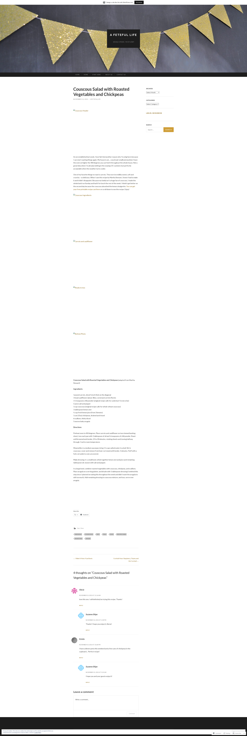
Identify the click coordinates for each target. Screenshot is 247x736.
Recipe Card (121, 534)
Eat (78, 528)
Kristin (82, 639)
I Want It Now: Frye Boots (82, 558)
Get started (139, 2)
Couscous (89, 534)
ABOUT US (108, 74)
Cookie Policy (37, 732)
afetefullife (95, 99)
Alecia (81, 590)
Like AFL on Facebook (154, 113)
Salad (88, 538)
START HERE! (96, 74)
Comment (132, 713)
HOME (77, 74)
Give (82, 528)
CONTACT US (121, 74)
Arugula (78, 534)
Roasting (78, 538)
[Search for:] (160, 129)
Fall (104, 534)
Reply (81, 605)
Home (86, 74)
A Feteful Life (123, 35)
